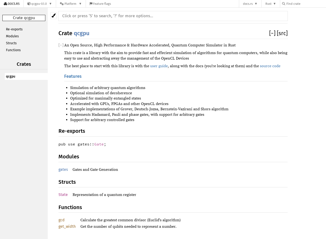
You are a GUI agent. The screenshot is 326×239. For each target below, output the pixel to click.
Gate (99, 144)
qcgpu (10, 76)
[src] (282, 33)
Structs (11, 43)
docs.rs (248, 4)
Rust (268, 4)
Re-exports (14, 29)
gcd (61, 220)
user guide (159, 66)
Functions (13, 50)
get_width (67, 226)
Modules (12, 36)
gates (63, 169)
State (63, 194)
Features (73, 76)
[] (273, 33)
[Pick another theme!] (53, 15)
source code (270, 66)
